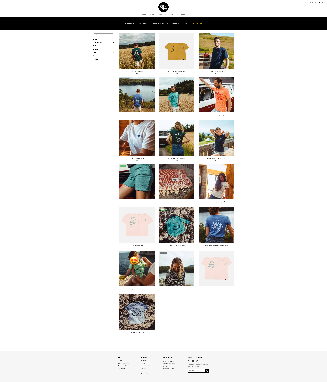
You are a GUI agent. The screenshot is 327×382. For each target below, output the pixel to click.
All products (129, 23)
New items (142, 23)
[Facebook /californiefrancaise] (193, 361)
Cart (323, 2)
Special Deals (198, 23)
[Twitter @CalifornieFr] (197, 361)
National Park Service (159, 23)
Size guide (120, 360)
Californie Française (163, 7)
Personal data (121, 368)
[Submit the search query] (94, 35)
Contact (120, 371)
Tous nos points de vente (169, 372)
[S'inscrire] (207, 371)
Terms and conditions (123, 366)
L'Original (176, 23)
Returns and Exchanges (123, 363)
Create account (312, 2)
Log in (304, 2)
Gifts (186, 23)
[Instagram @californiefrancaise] (189, 361)
